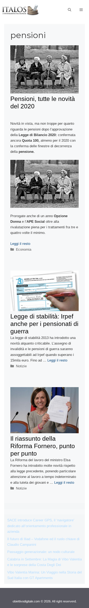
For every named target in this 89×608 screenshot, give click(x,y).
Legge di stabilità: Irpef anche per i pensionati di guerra (44, 324)
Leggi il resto (20, 244)
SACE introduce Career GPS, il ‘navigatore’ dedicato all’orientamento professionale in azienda (40, 525)
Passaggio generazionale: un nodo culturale (41, 552)
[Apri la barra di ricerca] (69, 10)
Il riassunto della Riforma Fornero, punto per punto (42, 446)
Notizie (21, 366)
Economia (23, 249)
